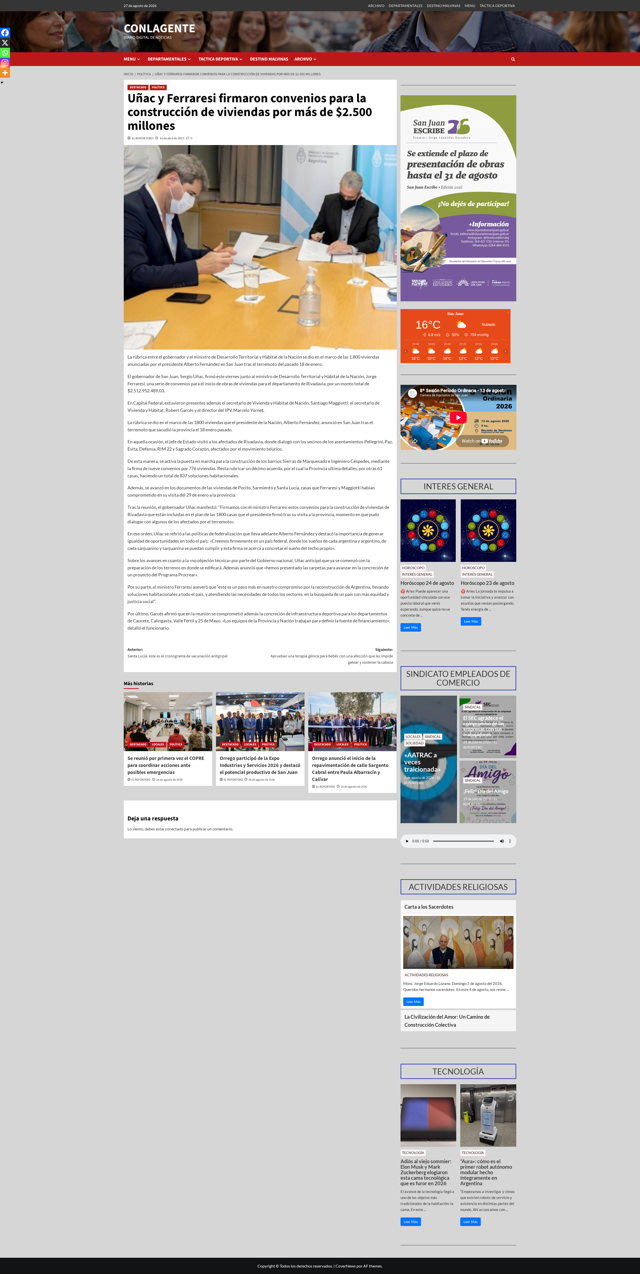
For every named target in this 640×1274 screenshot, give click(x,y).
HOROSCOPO (413, 568)
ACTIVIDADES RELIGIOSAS (426, 975)
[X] (5, 43)
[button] (513, 59)
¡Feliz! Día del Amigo (485, 791)
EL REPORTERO (143, 138)
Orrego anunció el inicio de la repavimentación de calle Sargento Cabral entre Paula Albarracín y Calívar (350, 769)
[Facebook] (5, 33)
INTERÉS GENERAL (417, 574)
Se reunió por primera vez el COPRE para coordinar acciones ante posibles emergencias (166, 765)
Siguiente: (331, 656)
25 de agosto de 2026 (354, 787)
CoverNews (346, 1265)
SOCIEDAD (415, 743)
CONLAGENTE (159, 28)
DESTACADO (138, 87)
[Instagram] (5, 63)
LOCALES (158, 744)
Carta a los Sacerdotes (429, 907)
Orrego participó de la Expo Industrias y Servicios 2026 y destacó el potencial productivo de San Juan (260, 765)
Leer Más (411, 627)
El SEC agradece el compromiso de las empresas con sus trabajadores (483, 726)
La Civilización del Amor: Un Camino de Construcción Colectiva (447, 1021)
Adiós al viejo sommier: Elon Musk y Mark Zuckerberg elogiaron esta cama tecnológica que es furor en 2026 (425, 1172)
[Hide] (2, 83)
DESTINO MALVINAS (443, 6)
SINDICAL (433, 736)
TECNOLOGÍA (413, 1152)
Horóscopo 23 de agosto (487, 583)
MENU (470, 6)
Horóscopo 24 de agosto (427, 583)
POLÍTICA (158, 87)
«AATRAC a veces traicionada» (422, 762)
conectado (174, 828)
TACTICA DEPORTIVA (497, 6)
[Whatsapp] (5, 53)
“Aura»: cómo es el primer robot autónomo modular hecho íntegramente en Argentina (486, 1172)
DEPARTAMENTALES (405, 6)
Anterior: (178, 653)
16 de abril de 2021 (172, 138)
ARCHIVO (376, 6)
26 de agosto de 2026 (169, 780)
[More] (5, 73)
